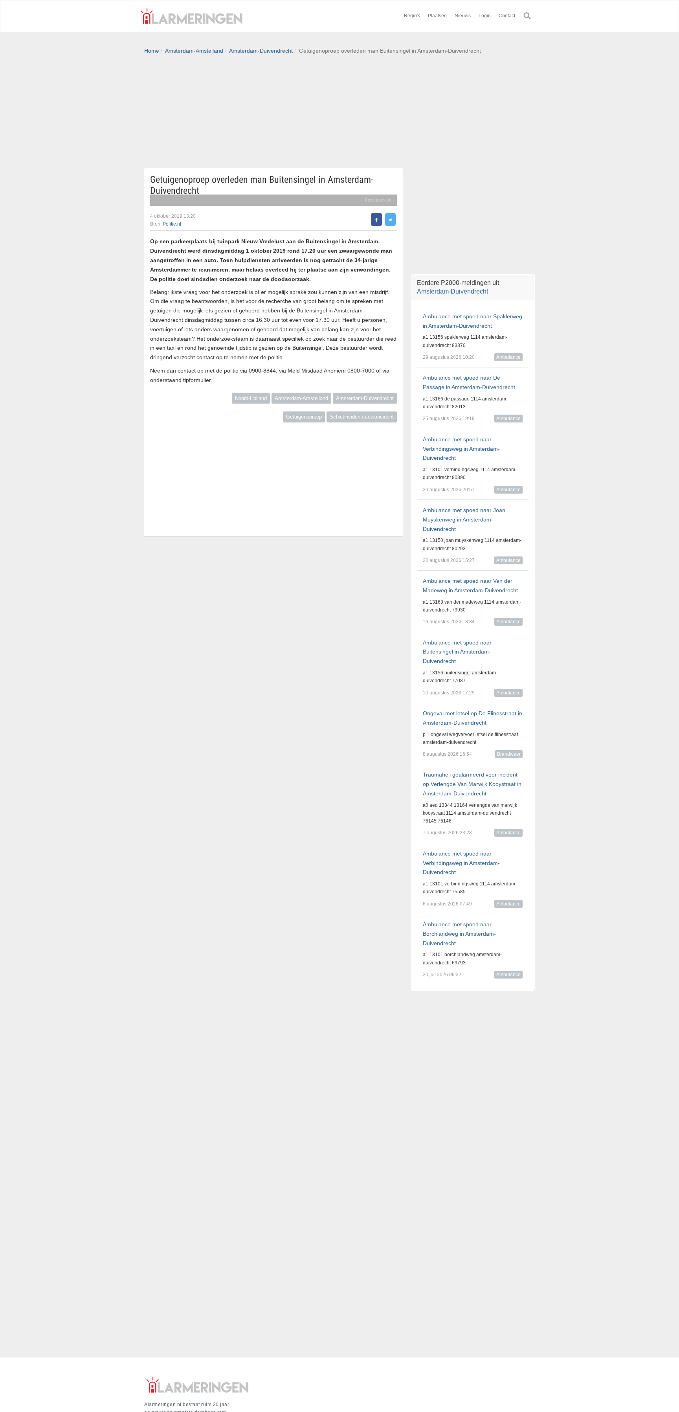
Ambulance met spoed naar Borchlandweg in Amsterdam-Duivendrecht (459, 933)
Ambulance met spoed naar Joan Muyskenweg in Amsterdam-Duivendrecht (464, 519)
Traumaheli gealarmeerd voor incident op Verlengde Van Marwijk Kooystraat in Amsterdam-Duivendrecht (472, 784)
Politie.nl (172, 224)
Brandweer (509, 754)
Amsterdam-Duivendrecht (261, 51)
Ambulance (508, 357)
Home (151, 51)
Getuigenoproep (304, 417)
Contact (507, 15)
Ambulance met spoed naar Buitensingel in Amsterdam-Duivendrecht (457, 652)
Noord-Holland (251, 398)
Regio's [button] (412, 15)
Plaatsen (437, 15)
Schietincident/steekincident (362, 417)
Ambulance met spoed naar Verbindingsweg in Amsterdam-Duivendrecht (461, 448)
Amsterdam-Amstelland (194, 51)
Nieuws (463, 15)
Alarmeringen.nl (191, 16)
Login (485, 15)
